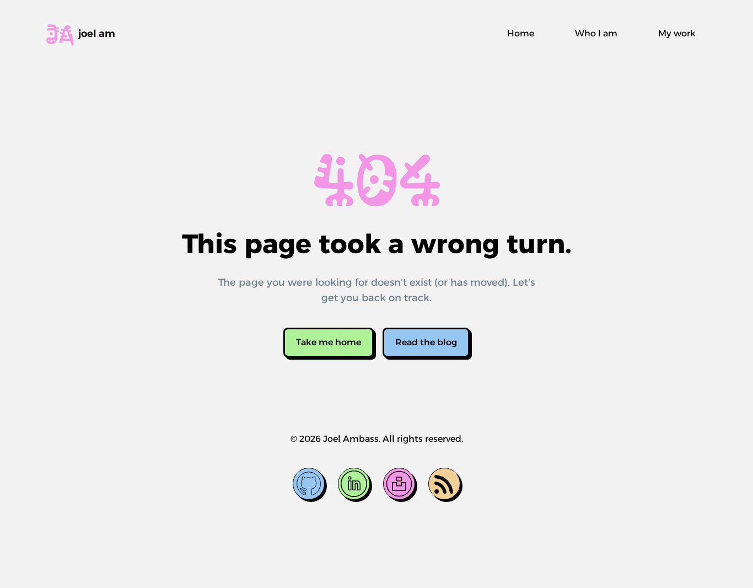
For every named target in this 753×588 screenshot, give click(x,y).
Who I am (596, 33)
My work (677, 33)
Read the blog (426, 342)
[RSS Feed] (444, 484)
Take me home (328, 342)
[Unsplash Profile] (399, 484)
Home (520, 33)
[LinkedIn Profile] (354, 484)
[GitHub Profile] (309, 484)
